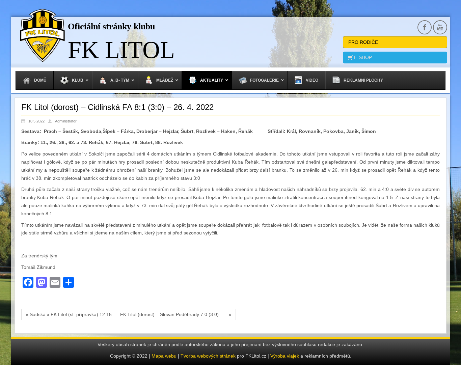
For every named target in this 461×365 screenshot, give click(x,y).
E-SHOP (362, 57)
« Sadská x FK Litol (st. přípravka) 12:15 (69, 314)
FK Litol (121, 49)
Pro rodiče (363, 42)
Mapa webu (164, 356)
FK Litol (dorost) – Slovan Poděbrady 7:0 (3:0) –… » (176, 314)
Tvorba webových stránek (209, 356)
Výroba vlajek (284, 356)
